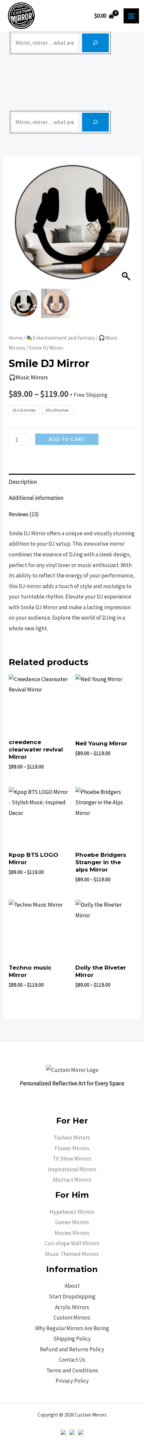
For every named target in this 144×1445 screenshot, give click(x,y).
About (72, 1285)
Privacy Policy (72, 1380)
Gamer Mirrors (72, 1222)
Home (15, 338)
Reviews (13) (24, 514)
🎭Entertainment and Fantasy (60, 338)
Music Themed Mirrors (72, 1254)
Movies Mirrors (72, 1233)
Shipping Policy (72, 1338)
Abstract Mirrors (72, 1179)
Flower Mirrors (72, 1148)
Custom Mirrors (72, 1317)
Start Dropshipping (72, 1296)
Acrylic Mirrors (72, 1307)
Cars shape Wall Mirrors (72, 1243)
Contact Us (72, 1359)
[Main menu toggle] (131, 16)
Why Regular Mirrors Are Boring (72, 1328)
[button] (127, 225)
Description (23, 481)
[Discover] (95, 42)
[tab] (72, 482)
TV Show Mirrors (72, 1158)
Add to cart (67, 439)
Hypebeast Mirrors (72, 1211)
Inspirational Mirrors (72, 1169)
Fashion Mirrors (72, 1137)
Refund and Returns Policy (72, 1349)
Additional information (36, 498)
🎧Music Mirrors (28, 377)
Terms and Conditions (72, 1370)
